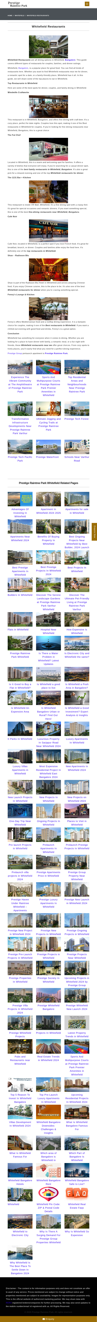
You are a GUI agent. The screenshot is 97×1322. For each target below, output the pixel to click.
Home (10, 15)
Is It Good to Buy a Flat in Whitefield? (20, 686)
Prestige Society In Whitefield (48, 980)
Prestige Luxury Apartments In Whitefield (48, 903)
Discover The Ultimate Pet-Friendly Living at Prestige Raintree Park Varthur (77, 602)
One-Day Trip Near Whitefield (20, 823)
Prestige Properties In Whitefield (20, 980)
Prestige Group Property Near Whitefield (77, 876)
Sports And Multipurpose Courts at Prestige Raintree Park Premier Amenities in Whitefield (48, 386)
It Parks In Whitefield (20, 739)
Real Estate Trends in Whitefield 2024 (48, 1058)
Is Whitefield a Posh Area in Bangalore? (77, 686)
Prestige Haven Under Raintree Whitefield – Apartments (20, 905)
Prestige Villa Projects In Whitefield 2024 (20, 1009)
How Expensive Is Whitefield (77, 631)
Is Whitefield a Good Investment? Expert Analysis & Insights (77, 712)
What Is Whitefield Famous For (20, 1155)
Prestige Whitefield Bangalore (49, 1007)
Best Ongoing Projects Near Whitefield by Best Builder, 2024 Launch (77, 542)
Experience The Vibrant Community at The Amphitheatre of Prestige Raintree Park (20, 384)
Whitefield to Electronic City (20, 1233)
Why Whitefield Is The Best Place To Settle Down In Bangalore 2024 (20, 1268)
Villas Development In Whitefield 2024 (20, 1124)
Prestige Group (15, 353)
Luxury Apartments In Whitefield (77, 741)
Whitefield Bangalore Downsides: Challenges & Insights (49, 1127)
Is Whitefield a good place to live (48, 686)
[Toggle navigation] (87, 4)
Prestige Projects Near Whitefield (77, 956)
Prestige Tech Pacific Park (20, 459)
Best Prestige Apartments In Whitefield (20, 571)
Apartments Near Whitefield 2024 (20, 538)
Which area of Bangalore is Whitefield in (48, 1157)
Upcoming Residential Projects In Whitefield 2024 (76, 1098)
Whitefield (19, 15)
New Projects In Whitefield (48, 799)
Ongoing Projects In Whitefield (48, 823)
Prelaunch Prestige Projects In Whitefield (76, 847)
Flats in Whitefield (18, 629)
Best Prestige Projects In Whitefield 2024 (48, 571)
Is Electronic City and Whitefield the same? (76, 655)
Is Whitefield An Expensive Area (20, 710)
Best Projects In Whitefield (77, 569)
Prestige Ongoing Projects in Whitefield (77, 932)
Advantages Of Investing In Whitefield (20, 513)
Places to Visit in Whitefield (77, 823)
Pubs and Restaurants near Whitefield (20, 1060)
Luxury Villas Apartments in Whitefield (20, 770)
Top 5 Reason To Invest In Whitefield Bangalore (20, 1098)
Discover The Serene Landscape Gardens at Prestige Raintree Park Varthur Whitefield (48, 602)
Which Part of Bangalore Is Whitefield (77, 1157)
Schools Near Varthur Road (76, 459)
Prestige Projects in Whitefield (48, 956)
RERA (9, 1303)
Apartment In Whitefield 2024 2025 (48, 511)
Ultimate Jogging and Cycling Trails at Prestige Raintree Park (48, 424)
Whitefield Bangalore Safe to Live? (77, 1182)
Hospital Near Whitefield (48, 631)
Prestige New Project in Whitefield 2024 (20, 932)
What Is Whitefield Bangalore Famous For (77, 1126)
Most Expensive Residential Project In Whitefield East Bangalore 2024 (48, 771)
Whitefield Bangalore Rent (49, 1182)
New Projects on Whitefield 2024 (76, 799)
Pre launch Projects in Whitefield (20, 847)
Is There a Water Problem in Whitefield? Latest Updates (48, 658)
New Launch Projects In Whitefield (20, 799)
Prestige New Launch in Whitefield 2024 (77, 901)
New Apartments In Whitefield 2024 (77, 768)
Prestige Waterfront (47, 457)
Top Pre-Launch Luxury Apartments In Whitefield (49, 1098)
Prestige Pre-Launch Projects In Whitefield (20, 956)
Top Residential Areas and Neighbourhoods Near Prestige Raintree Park (77, 384)
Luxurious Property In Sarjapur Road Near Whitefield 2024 (48, 742)
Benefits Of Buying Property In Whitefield (48, 540)
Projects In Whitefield (48, 1033)
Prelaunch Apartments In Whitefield (48, 848)
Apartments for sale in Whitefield (76, 511)
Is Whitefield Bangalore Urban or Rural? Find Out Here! (48, 713)
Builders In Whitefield (20, 595)
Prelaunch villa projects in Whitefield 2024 (20, 876)
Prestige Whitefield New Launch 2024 (77, 1007)
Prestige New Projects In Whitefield (48, 932)
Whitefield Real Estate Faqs (77, 1206)
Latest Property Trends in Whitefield (76, 1035)
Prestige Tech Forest (76, 419)
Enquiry (49, 1319)
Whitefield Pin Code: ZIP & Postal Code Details (48, 1208)
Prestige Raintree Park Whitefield (20, 655)
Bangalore (23, 68)
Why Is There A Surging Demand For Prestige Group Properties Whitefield (48, 1237)
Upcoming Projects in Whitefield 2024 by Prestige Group (77, 982)
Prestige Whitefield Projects (20, 1035)
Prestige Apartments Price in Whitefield (48, 874)
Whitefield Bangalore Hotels (20, 1182)
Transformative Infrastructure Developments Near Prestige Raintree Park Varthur (20, 426)
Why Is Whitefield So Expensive (77, 1233)
